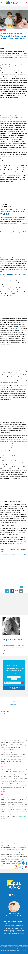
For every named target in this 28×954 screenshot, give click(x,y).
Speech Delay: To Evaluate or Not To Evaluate (13, 558)
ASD (18, 80)
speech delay (4, 53)
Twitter (7, 591)
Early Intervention (14, 328)
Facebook (12, 591)
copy (22, 586)
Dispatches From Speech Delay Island (11, 560)
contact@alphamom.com (14, 891)
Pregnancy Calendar (14, 916)
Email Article (21, 591)
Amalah (6, 642)
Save (17, 590)
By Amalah (4, 43)
